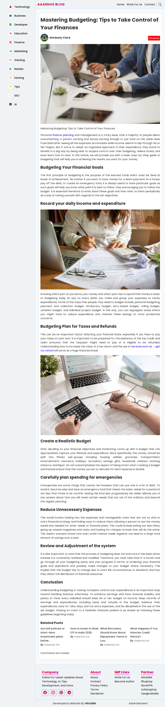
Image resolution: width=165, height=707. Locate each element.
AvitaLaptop (149, 689)
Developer (21, 24)
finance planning (63, 135)
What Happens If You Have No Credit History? (144, 632)
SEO (16, 95)
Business (20, 16)
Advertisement (138, 703)
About (94, 677)
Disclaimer (97, 693)
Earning (19, 78)
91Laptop (146, 681)
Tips (17, 87)
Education (21, 33)
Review (18, 69)
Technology (22, 7)
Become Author (125, 681)
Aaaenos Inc (52, 645)
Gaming (19, 60)
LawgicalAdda (150, 693)
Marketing (21, 51)
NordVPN (146, 685)
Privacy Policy (99, 685)
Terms (94, 689)
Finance (19, 42)
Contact (150, 4)
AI (15, 104)
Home (120, 4)
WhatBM (146, 677)
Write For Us (134, 4)
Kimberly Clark (60, 38)
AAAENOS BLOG (51, 4)
